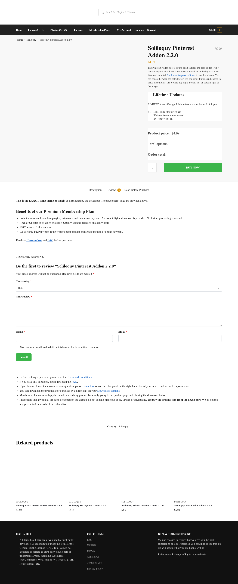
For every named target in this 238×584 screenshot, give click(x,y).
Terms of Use (94, 562)
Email (122, 331)
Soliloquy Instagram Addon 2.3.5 (88, 505)
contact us (88, 386)
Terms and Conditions (79, 377)
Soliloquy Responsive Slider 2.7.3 (193, 505)
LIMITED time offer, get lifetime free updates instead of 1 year (168, 115)
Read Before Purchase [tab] (136, 189)
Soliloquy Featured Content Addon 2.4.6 (39, 505)
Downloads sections (108, 390)
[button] (215, 30)
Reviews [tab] (113, 189)
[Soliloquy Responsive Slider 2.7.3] (198, 474)
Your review (24, 296)
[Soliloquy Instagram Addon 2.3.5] (216, 48)
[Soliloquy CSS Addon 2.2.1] (220, 48)
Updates (91, 544)
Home (20, 39)
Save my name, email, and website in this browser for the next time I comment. (60, 347)
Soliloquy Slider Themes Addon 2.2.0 (143, 505)
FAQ (74, 381)
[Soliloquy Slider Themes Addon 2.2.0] (145, 474)
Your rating (24, 281)
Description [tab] (95, 189)
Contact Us (93, 556)
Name (20, 331)
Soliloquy (31, 39)
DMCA (91, 550)
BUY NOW (193, 167)
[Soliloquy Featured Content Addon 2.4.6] (40, 474)
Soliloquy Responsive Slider (181, 75)
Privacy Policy (95, 568)
